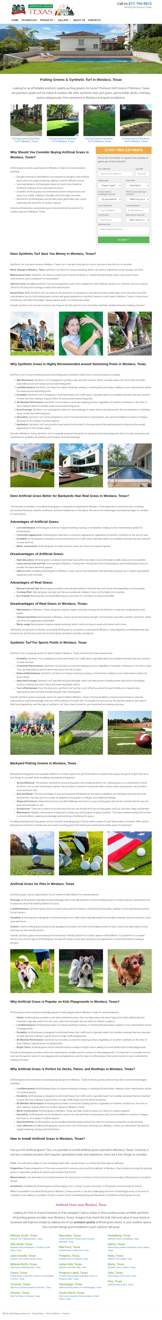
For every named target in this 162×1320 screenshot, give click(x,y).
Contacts (94, 20)
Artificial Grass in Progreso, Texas (73, 1259)
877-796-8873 (140, 4)
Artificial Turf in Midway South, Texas (26, 1239)
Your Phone (103, 215)
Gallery (63, 20)
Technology (29, 20)
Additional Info (104, 224)
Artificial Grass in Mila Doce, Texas (74, 1250)
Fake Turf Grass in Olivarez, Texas (25, 1296)
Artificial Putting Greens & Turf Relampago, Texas (80, 1287)
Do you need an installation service (106, 193)
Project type (103, 180)
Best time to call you (135, 215)
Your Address (104, 169)
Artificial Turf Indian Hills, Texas (73, 1267)
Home (15, 20)
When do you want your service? (136, 193)
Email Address (133, 206)
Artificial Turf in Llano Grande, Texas (26, 1259)
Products (46, 20)
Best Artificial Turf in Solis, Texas (122, 1276)
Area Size (130, 180)
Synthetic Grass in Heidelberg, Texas (123, 1239)
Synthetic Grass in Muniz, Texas (122, 1267)
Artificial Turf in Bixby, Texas (120, 1259)
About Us (79, 20)
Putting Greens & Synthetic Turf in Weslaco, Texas (26, 140)
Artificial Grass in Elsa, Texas (120, 1285)
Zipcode (139, 169)
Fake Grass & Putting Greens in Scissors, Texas (30, 1287)
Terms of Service (53, 1313)
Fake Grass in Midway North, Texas (25, 1267)
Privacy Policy (38, 1313)
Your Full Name (105, 206)
